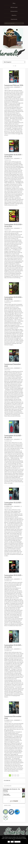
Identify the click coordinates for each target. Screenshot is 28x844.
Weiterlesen (17, 841)
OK (8, 841)
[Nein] (26, 839)
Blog (14, 3)
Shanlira (14, 15)
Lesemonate (17, 87)
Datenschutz (14, 11)
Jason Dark (6, 791)
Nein (12, 841)
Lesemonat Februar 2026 (13, 85)
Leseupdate (17, 158)
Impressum (14, 19)
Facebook (7, 780)
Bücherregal (14, 7)
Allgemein (7, 87)
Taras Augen (6, 794)
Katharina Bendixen (7, 795)
